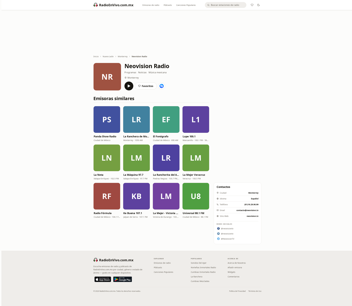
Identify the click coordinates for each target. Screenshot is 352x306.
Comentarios (233, 276)
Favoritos (147, 86)
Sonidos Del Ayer (198, 263)
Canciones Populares (186, 5)
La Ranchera (196, 276)
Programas (130, 72)
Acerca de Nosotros (237, 263)
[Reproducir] (128, 86)
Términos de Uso (254, 291)
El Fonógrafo (160, 136)
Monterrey (122, 56)
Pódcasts (168, 5)
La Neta (98, 174)
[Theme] (258, 5)
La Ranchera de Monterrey (136, 136)
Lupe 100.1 (189, 136)
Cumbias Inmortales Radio (203, 272)
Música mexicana (158, 72)
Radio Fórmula (103, 213)
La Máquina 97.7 (133, 174)
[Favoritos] (252, 5)
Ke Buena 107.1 (132, 213)
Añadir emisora (235, 267)
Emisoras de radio (150, 5)
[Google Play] (122, 279)
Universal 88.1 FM (193, 213)
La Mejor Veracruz (194, 174)
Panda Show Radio (105, 136)
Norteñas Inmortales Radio (203, 267)
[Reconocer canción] (161, 86)
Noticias (142, 72)
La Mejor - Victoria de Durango (166, 213)
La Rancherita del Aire (166, 174)
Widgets (231, 272)
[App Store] (102, 279)
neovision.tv (252, 216)
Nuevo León (108, 56)
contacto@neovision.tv (247, 210)
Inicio (96, 56)
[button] (106, 119)
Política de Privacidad (237, 291)
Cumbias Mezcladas (200, 281)
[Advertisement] (177, 32)
